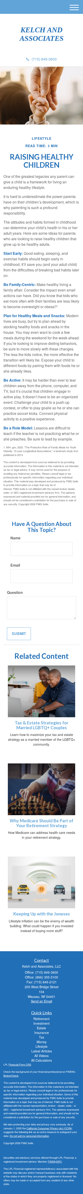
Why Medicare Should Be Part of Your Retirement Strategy (41, 823)
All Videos (41, 1055)
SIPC (59, 1161)
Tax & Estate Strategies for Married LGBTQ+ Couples (41, 725)
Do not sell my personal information (29, 1136)
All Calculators (41, 1060)
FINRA (51, 1161)
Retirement (41, 1018)
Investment (41, 1023)
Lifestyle (41, 1046)
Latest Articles (41, 1051)
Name (15, 538)
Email (15, 565)
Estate (41, 1028)
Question (15, 592)
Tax (41, 1037)
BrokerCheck (10, 1075)
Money (42, 1041)
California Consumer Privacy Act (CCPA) (49, 1128)
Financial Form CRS (20, 1064)
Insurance (41, 1032)
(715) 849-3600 (44, 59)
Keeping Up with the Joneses (41, 913)
